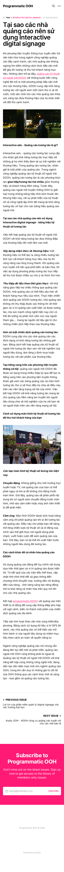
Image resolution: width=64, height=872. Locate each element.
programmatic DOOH (25, 601)
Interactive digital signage (27, 17)
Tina (8, 17)
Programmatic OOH (18, 6)
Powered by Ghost (32, 852)
